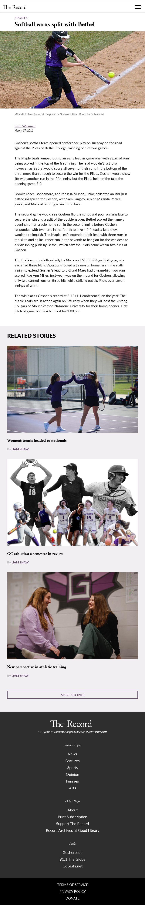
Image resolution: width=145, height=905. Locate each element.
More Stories (73, 695)
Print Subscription (72, 816)
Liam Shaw (20, 449)
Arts (72, 787)
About (72, 810)
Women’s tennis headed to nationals (37, 440)
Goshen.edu (72, 852)
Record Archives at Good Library (72, 830)
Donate (72, 898)
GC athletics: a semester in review (35, 553)
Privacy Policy (72, 891)
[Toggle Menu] (138, 8)
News (72, 753)
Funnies (72, 781)
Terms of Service (72, 884)
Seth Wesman (25, 126)
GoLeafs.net (72, 866)
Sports (72, 767)
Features (72, 760)
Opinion (72, 774)
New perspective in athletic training (36, 667)
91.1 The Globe (73, 859)
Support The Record (72, 823)
